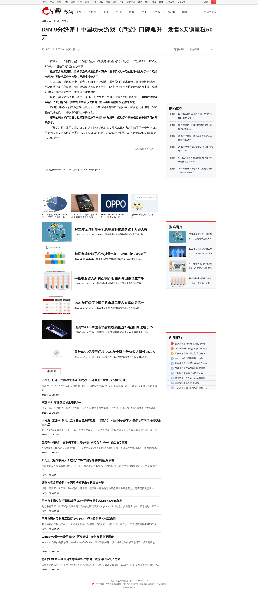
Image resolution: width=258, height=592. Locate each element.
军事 (59, 2)
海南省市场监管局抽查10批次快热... (192, 363)
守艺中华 (131, 2)
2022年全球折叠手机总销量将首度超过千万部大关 (111, 229)
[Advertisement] (92, 186)
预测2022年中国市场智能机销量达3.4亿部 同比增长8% (114, 327)
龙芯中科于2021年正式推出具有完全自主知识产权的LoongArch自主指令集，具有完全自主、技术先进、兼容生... (101, 506)
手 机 (144, 12)
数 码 (132, 12)
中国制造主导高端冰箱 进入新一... (191, 373)
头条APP (181, 2)
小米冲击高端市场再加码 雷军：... (191, 388)
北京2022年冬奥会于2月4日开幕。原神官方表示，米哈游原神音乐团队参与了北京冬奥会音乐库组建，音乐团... (100, 430)
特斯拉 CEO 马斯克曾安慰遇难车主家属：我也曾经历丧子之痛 (81, 559)
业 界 (78, 12)
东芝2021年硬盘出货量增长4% (61, 402)
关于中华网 (100, 584)
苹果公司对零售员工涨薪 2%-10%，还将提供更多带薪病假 (79, 518)
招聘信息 (126, 584)
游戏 (73, 2)
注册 (206, 2)
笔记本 (171, 12)
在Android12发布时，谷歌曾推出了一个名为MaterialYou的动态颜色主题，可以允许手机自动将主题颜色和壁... (100, 448)
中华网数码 (51, 11)
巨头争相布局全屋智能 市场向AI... (191, 353)
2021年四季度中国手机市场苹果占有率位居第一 (109, 303)
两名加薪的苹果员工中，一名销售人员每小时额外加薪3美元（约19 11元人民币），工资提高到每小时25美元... (100, 524)
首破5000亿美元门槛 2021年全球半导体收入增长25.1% (115, 352)
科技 (80, 2)
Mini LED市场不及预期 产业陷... (190, 358)
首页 (45, 2)
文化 (122, 2)
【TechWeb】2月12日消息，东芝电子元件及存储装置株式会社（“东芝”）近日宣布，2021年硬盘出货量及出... (100, 408)
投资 (108, 2)
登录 (214, 2)
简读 (161, 2)
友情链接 (152, 584)
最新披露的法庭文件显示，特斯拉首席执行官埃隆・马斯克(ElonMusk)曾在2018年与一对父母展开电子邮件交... (100, 565)
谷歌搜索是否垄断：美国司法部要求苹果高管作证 (73, 482)
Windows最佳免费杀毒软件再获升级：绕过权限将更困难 (78, 536)
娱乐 (101, 2)
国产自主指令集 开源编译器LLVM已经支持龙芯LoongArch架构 (82, 500)
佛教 (140, 2)
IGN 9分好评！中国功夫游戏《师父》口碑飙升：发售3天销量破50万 (85, 380)
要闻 (64, 21)
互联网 (92, 12)
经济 (94, 2)
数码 (56, 21)
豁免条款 (143, 584)
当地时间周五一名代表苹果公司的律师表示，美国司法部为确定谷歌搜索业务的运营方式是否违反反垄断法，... (100, 488)
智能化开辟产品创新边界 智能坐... (191, 368)
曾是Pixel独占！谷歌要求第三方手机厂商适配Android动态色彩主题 (85, 442)
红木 (147, 2)
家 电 (106, 12)
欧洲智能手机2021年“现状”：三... (190, 383)
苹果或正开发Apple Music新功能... (191, 378)
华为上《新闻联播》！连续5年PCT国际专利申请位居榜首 (78, 460)
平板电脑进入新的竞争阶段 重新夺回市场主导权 (109, 278)
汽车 (66, 2)
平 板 (157, 12)
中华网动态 (161, 584)
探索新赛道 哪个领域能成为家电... (191, 343)
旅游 (87, 2)
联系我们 (118, 584)
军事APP (170, 2)
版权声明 (135, 584)
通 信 (119, 12)
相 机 (185, 12)
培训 (115, 2)
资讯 (52, 2)
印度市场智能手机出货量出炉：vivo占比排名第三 (111, 254)
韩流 (154, 2)
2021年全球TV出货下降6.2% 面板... (192, 348)
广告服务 (109, 584)
